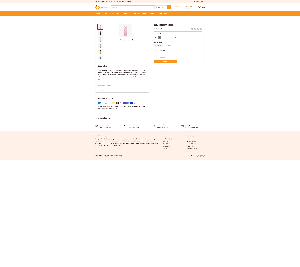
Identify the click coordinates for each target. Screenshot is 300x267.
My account (188, 8)
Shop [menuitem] (117, 13)
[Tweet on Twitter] (198, 29)
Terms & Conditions (192, 148)
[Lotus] (175, 37)
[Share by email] (201, 29)
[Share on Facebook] (192, 29)
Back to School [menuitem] (162, 13)
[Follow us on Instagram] (203, 156)
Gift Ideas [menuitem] (152, 13)
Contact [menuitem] (144, 13)
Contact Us (189, 151)
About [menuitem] (111, 13)
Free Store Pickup (191, 141)
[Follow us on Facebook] (198, 156)
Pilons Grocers (167, 141)
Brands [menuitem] (126, 13)
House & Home (167, 146)
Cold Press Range (168, 139)
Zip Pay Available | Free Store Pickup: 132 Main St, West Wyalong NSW (113, 1)
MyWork (120, 155)
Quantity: (156, 56)
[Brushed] (155, 37)
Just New (165, 148)
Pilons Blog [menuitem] (136, 13)
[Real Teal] (163, 37)
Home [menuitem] (105, 13)
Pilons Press (106, 155)
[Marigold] (171, 37)
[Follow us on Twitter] (201, 156)
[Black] (159, 37)
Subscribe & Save (198, 1)
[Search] (169, 7)
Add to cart (165, 61)
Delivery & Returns (191, 143)
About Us (189, 139)
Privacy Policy (190, 146)
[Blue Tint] (167, 37)
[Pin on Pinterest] (195, 29)
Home (96, 19)
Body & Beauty (167, 143)
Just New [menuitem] (98, 13)
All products (102, 19)
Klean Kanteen (158, 28)
